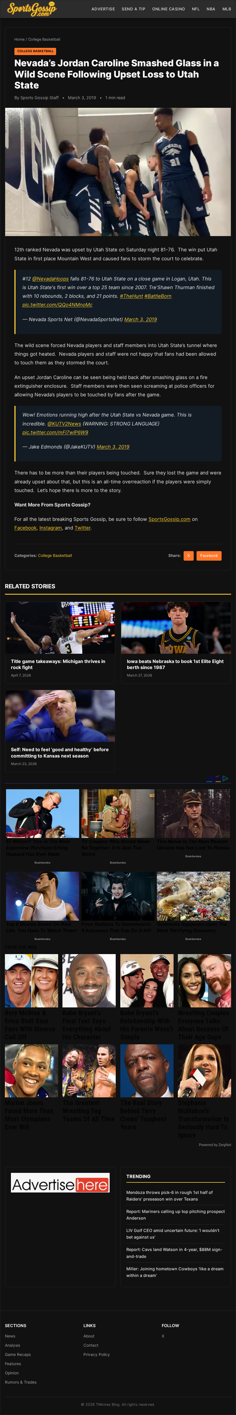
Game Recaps (18, 1354)
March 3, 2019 (140, 319)
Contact (90, 1345)
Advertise (103, 9)
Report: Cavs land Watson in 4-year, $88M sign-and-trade (174, 1252)
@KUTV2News (64, 424)
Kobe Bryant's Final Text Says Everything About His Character (86, 1025)
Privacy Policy (96, 1354)
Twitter (82, 528)
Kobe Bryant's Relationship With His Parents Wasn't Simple (146, 1025)
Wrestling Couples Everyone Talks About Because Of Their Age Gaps (203, 1025)
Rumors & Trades (21, 1382)
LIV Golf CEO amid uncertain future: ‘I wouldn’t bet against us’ (172, 1233)
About (88, 1336)
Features (13, 1363)
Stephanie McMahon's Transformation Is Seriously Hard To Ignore (203, 1119)
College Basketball (44, 39)
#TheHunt (131, 296)
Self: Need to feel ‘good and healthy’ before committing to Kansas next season (60, 753)
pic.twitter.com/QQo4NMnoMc (57, 305)
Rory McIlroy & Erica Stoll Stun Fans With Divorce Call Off (30, 1025)
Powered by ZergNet (215, 1145)
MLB (226, 9)
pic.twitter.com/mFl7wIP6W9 (55, 432)
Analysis (12, 1345)
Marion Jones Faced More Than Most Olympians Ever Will (29, 1115)
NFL (196, 9)
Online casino (168, 9)
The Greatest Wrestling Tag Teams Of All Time (88, 1111)
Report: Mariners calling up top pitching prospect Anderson (175, 1214)
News (10, 1336)
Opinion (12, 1373)
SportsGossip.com (170, 519)
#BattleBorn (158, 296)
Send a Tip (133, 9)
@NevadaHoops (50, 279)
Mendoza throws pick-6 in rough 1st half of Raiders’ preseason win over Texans (169, 1195)
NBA (211, 9)
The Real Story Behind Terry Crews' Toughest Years (143, 1115)
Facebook (25, 528)
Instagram (50, 528)
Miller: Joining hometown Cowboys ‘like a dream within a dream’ (175, 1272)
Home (19, 39)
